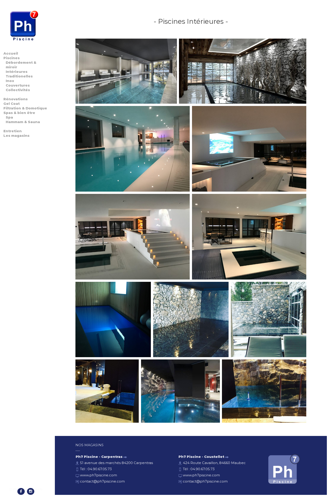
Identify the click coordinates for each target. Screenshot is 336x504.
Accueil (10, 53)
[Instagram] (30, 491)
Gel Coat (11, 103)
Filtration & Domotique (25, 108)
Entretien (12, 131)
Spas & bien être (19, 113)
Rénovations (15, 99)
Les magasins (16, 135)
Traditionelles (19, 76)
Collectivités (18, 90)
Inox (10, 81)
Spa (9, 117)
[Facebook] (21, 491)
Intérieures (16, 71)
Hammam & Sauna (23, 122)
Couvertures (18, 85)
